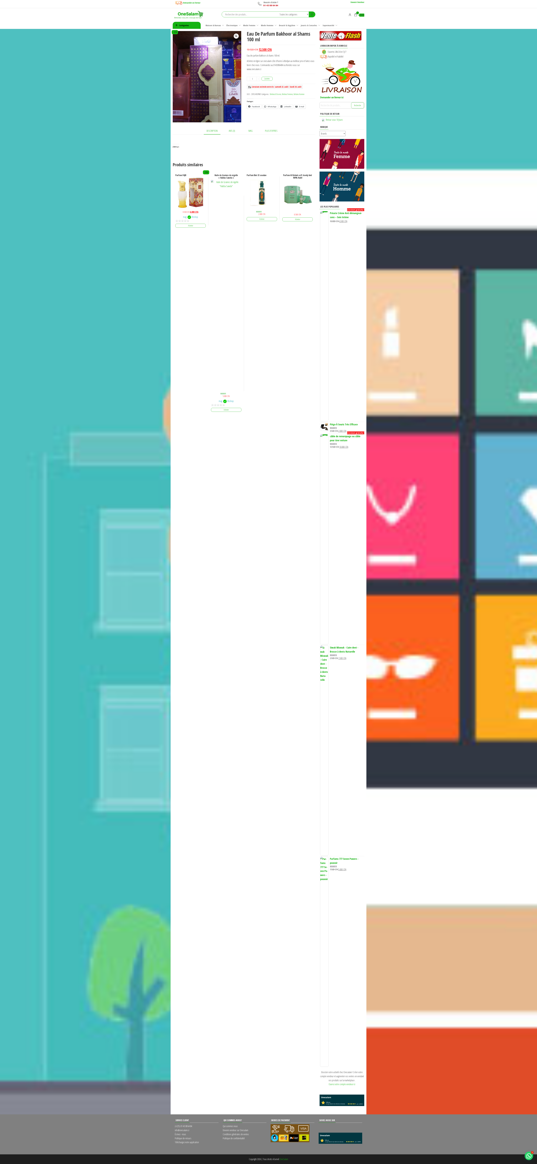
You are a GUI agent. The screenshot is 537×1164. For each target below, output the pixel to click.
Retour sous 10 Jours (334, 119)
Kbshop (195, 217)
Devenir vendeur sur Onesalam (235, 1130)
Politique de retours (183, 1138)
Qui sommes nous (230, 1126)
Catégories (184, 25)
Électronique (232, 25)
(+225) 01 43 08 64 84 (183, 1126)
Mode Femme (249, 25)
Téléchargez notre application (187, 1142)
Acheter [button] (190, 225)
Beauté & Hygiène (287, 25)
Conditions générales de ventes (236, 1134)
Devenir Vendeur (357, 2)
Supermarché (328, 25)
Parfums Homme (299, 94)
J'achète (267, 78)
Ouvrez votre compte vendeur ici (342, 1084)
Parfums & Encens (275, 94)
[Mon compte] (350, 14)
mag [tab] (251, 130)
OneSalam (284, 1159)
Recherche (357, 105)
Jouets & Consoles (309, 25)
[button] (236, 36)
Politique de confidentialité (234, 1138)
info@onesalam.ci (182, 1130)
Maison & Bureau (213, 25)
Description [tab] (212, 130)
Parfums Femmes (287, 94)
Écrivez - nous (180, 1134)
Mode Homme (267, 25)
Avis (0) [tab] (232, 130)
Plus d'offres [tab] (271, 130)
